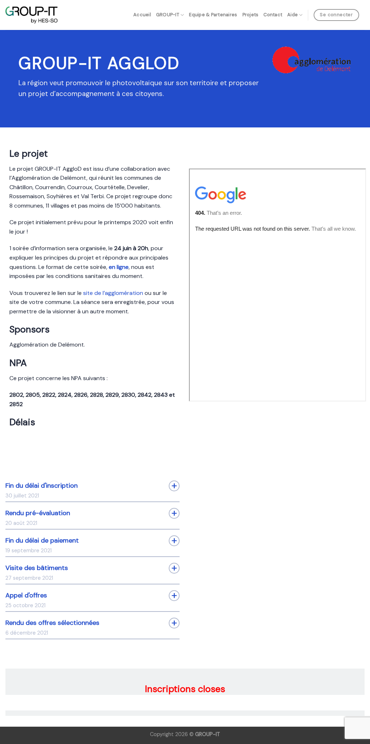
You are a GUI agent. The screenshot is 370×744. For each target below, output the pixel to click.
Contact (272, 15)
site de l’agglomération (113, 293)
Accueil (142, 15)
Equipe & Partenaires (213, 15)
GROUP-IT (167, 15)
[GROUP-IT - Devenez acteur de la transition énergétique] (31, 14)
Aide (292, 15)
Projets (250, 15)
